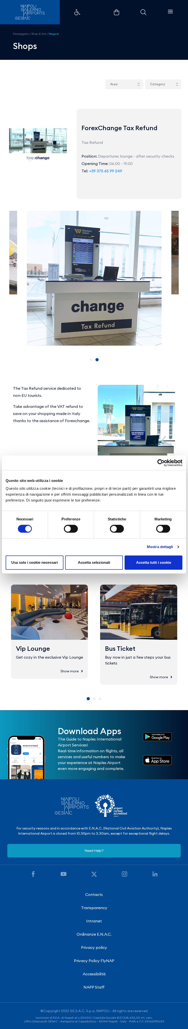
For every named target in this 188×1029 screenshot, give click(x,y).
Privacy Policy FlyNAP (94, 960)
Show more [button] (69, 671)
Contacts (94, 894)
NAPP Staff (94, 987)
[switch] (71, 529)
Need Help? (94, 850)
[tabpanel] (94, 278)
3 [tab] (100, 699)
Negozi (54, 34)
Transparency (94, 907)
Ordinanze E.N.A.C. (94, 934)
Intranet (94, 920)
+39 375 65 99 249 (105, 170)
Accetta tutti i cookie (153, 562)
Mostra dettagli (160, 547)
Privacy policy (94, 947)
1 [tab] (91, 360)
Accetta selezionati (94, 562)
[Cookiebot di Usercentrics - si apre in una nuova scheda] (161, 462)
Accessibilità (94, 973)
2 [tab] (97, 359)
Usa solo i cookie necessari (34, 562)
